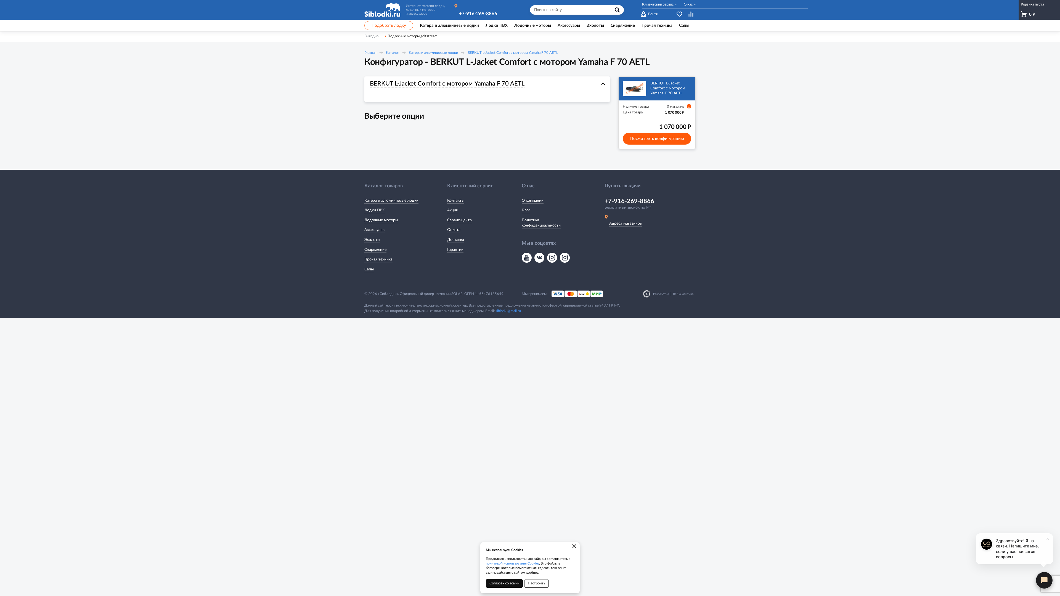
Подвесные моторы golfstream (413, 36)
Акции (452, 210)
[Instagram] (552, 258)
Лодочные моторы (381, 220)
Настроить (536, 583)
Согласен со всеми (504, 583)
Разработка (661, 294)
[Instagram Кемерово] (565, 258)
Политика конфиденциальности (541, 223)
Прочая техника (378, 259)
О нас (688, 4)
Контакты (455, 201)
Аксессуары (374, 230)
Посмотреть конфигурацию (657, 139)
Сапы (369, 269)
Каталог (392, 53)
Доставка (455, 240)
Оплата (453, 230)
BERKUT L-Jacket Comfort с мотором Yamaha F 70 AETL (513, 53)
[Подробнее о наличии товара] (689, 106)
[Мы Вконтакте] (539, 258)
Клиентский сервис (658, 4)
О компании (533, 201)
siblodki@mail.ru (508, 311)
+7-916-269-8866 (478, 13)
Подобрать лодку (389, 25)
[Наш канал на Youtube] (527, 258)
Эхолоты (372, 240)
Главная (370, 53)
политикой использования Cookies (512, 563)
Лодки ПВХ (374, 210)
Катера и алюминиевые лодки (433, 53)
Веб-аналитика (683, 294)
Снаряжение (375, 250)
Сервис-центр (459, 220)
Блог (526, 210)
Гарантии (455, 250)
